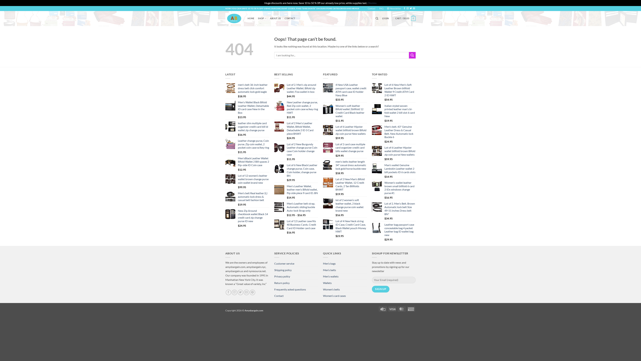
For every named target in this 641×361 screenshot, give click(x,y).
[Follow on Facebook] (404, 8)
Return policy (282, 282)
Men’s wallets (331, 276)
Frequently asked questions (290, 289)
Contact (371, 8)
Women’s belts (331, 289)
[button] (394, 8)
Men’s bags (329, 263)
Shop (261, 18)
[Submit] (412, 55)
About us (275, 18)
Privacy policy (282, 276)
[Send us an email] (414, 8)
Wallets (327, 282)
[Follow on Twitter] (411, 8)
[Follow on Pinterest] (252, 292)
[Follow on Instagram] (408, 8)
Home (251, 18)
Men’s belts (329, 270)
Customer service (284, 263)
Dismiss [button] (372, 3)
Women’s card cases (334, 295)
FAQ (381, 8)
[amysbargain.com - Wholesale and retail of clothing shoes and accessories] (234, 18)
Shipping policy (283, 270)
